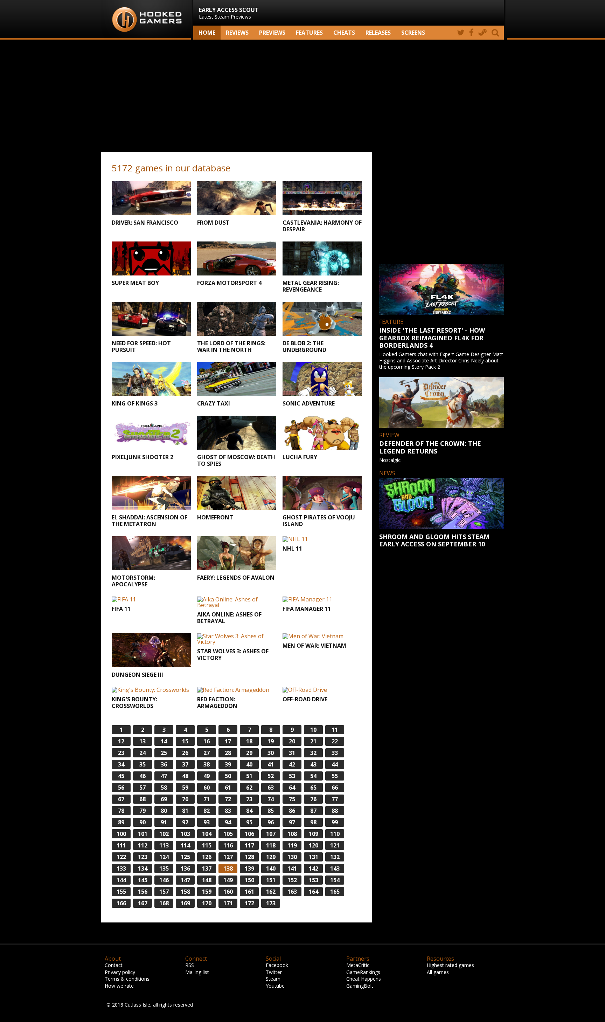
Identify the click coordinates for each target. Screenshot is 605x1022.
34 (121, 764)
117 (249, 845)
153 (313, 880)
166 (121, 903)
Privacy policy (120, 972)
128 (249, 857)
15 (185, 741)
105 (228, 834)
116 (228, 845)
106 (249, 834)
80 (164, 811)
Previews (272, 32)
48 (185, 776)
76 (313, 799)
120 (313, 845)
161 (249, 891)
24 (142, 753)
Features (309, 32)
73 (249, 799)
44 (335, 764)
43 (313, 764)
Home (207, 32)
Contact (114, 965)
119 (292, 845)
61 (228, 787)
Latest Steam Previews (229, 13)
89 (121, 822)
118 (271, 845)
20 (292, 741)
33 (335, 753)
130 (292, 857)
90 (142, 822)
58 (164, 787)
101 (142, 834)
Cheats (344, 32)
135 (164, 868)
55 (335, 776)
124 (164, 857)
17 (228, 741)
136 (185, 868)
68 (142, 799)
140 (271, 868)
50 (228, 776)
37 (185, 764)
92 (185, 822)
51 (249, 776)
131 (313, 857)
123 (142, 857)
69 (164, 799)
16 (206, 741)
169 (185, 903)
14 (164, 741)
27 (206, 753)
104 (206, 834)
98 (313, 822)
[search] (496, 33)
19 (270, 741)
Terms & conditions (127, 978)
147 (185, 880)
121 (335, 845)
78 (121, 811)
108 (292, 834)
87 (313, 811)
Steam (273, 978)
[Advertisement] (302, 96)
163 (292, 891)
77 (335, 799)
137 (206, 868)
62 (249, 787)
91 (164, 822)
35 (142, 764)
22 (335, 741)
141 (292, 868)
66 (335, 787)
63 (270, 787)
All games (438, 972)
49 (206, 776)
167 (142, 903)
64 (292, 787)
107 (271, 834)
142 (313, 868)
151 (271, 880)
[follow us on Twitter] (460, 33)
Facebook (277, 965)
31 (292, 753)
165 (335, 891)
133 (121, 868)
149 (228, 880)
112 (142, 845)
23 (121, 753)
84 (249, 811)
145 (142, 880)
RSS (189, 965)
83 (228, 811)
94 (228, 822)
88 (335, 811)
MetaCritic (357, 965)
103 (185, 834)
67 (121, 799)
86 (292, 811)
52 (270, 776)
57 (142, 787)
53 (292, 776)
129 (271, 857)
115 (206, 845)
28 (228, 753)
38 (206, 764)
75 (292, 799)
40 (249, 764)
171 (228, 903)
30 (270, 753)
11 (335, 730)
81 (185, 811)
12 (121, 741)
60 (206, 787)
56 (121, 787)
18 (249, 741)
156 (142, 891)
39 (228, 764)
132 (335, 857)
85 (270, 811)
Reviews (237, 32)
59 (185, 787)
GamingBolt (359, 985)
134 (142, 868)
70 (185, 799)
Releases (378, 32)
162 (271, 891)
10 (313, 730)
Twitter (274, 972)
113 (164, 845)
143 (335, 868)
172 (249, 903)
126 (206, 857)
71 (206, 799)
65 (313, 787)
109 (313, 834)
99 (335, 822)
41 (270, 764)
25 (164, 753)
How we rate (119, 985)
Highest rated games (450, 965)
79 (142, 811)
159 (206, 891)
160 (228, 891)
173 (271, 903)
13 (142, 741)
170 (206, 903)
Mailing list (197, 972)
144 (121, 880)
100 (121, 834)
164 (313, 891)
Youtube (275, 985)
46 (142, 776)
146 (164, 880)
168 (164, 903)
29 (249, 753)
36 (164, 764)
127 (228, 857)
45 (121, 776)
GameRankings (363, 972)
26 (185, 753)
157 (164, 891)
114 (185, 845)
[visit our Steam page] (482, 33)
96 (270, 822)
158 (185, 891)
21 (313, 741)
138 (228, 868)
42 (292, 764)
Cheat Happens (363, 978)
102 (164, 834)
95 (249, 822)
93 (206, 822)
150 (249, 880)
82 (206, 811)
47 (164, 776)
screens (413, 32)
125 (185, 857)
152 (292, 880)
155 (121, 891)
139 (249, 868)
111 (121, 845)
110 (335, 834)
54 (313, 776)
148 (206, 880)
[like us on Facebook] (471, 33)
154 (335, 880)
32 (313, 753)
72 (228, 799)
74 (270, 799)
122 (121, 857)
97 (292, 822)
